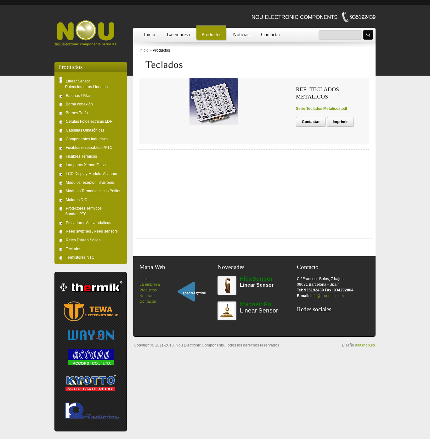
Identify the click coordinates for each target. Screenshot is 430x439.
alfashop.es (365, 345)
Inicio (149, 34)
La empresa (178, 34)
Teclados (164, 64)
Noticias (241, 34)
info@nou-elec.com (327, 296)
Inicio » (145, 50)
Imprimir (340, 122)
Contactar (270, 34)
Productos (211, 34)
